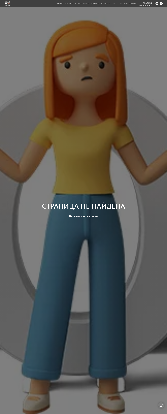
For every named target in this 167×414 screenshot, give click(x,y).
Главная (60, 3)
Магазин (68, 3)
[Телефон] (161, 3)
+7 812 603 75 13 (147, 2)
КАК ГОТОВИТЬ (105, 3)
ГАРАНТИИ (94, 3)
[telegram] (156, 3)
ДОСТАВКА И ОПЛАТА (81, 3)
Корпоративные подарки (128, 3)
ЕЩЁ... (114, 3)
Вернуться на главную (83, 216)
